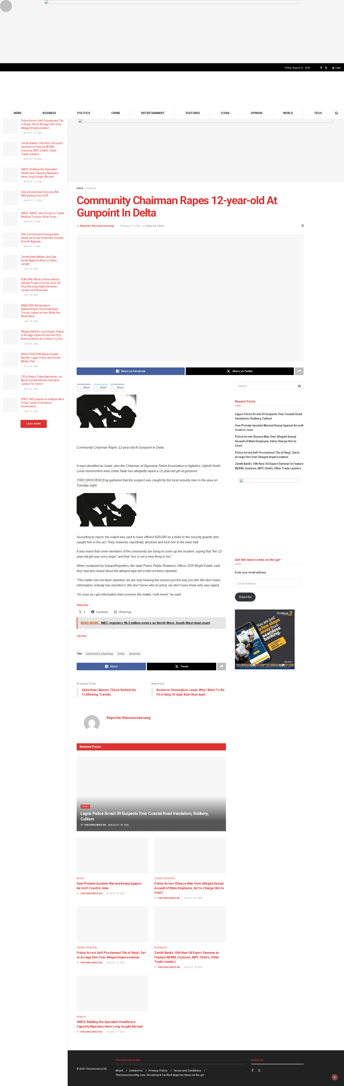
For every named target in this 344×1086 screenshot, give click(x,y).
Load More (33, 423)
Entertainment (153, 113)
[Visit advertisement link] (172, 31)
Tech (318, 113)
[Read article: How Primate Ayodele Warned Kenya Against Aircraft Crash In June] (112, 855)
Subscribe (245, 597)
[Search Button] (336, 113)
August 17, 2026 (115, 1032)
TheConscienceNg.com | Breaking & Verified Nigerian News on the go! (159, 1074)
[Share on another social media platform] (299, 371)
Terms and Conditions (187, 1070)
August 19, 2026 (115, 962)
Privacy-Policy (158, 1070)
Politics (83, 113)
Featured (193, 113)
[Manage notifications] (334, 1077)
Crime (115, 113)
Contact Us (136, 1070)
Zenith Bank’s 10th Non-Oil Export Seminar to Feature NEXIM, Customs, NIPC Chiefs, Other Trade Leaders (186, 957)
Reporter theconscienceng (97, 225)
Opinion (256, 113)
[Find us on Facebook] (321, 68)
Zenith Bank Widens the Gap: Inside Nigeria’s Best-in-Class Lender (39, 260)
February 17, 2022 (130, 225)
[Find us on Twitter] (326, 68)
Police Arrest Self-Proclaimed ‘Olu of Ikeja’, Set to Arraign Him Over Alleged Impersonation (42, 124)
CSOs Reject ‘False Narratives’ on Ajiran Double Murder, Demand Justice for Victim (41, 380)
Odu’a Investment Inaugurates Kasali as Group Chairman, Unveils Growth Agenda (42, 238)
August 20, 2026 (119, 825)
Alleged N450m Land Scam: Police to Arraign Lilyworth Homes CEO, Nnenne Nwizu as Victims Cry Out (42, 335)
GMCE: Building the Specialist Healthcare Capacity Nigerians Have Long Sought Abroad (40, 173)
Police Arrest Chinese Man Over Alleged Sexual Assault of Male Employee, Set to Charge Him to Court (189, 888)
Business (49, 113)
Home (80, 188)
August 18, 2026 (193, 967)
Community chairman (99, 653)
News (18, 113)
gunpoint (134, 653)
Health (81, 1017)
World (288, 113)
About (119, 1070)
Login (337, 67)
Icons (225, 113)
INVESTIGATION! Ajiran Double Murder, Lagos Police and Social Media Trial (40, 357)
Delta (121, 653)
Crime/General (164, 878)
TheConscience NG (95, 825)
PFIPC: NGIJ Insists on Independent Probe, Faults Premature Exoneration (42, 403)
